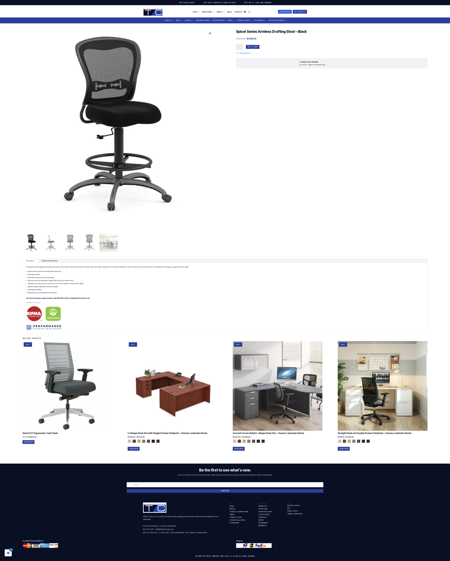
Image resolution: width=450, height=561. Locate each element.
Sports (261, 520)
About (219, 12)
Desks (178, 20)
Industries (207, 12)
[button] (210, 33)
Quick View (28, 442)
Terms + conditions (294, 514)
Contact (238, 12)
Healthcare (262, 509)
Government (263, 523)
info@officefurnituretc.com (164, 529)
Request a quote (293, 505)
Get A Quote (299, 12)
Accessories (258, 20)
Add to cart (253, 47)
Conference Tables (202, 20)
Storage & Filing (243, 20)
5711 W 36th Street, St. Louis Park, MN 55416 (159, 526)
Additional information (49, 261)
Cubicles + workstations (239, 512)
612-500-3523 (285, 12)
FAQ (288, 508)
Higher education (265, 512)
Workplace (262, 506)
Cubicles (167, 20)
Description (30, 261)
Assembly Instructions (33, 302)
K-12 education (263, 514)
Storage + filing (236, 517)
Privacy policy (292, 511)
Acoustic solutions (237, 520)
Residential (262, 525)
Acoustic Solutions (275, 20)
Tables (229, 20)
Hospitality (262, 517)
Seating (188, 20)
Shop (195, 12)
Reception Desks (219, 20)
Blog (229, 12)
